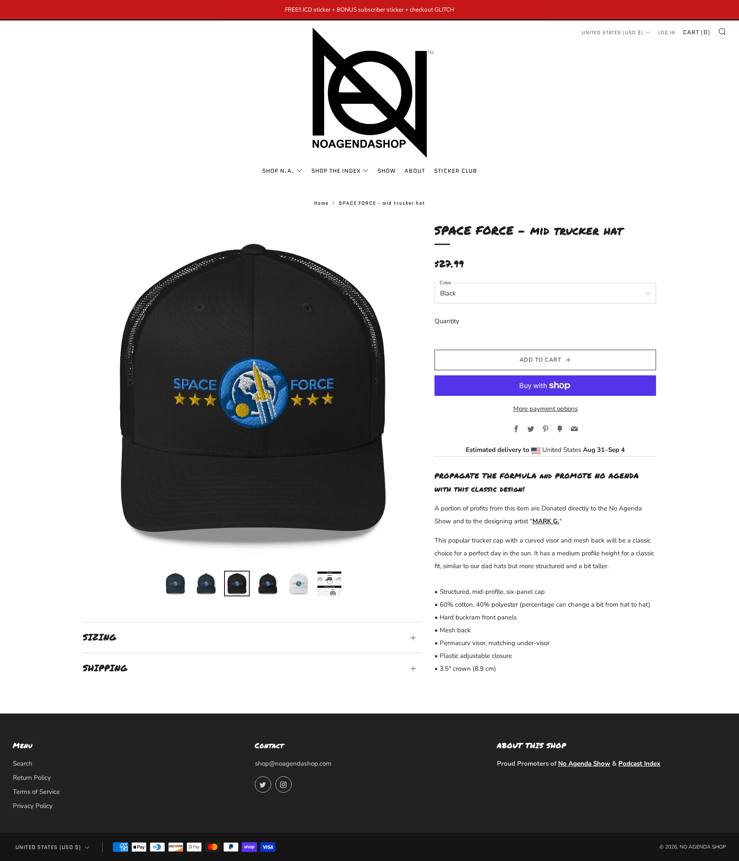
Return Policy (32, 777)
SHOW (387, 171)
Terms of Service (36, 791)
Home (321, 203)
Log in (666, 32)
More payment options (545, 408)
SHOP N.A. (278, 171)
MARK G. (545, 521)
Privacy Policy (33, 806)
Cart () (696, 32)
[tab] (175, 583)
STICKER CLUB (455, 171)
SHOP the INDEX (336, 171)
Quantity (447, 321)
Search (23, 763)
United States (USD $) (612, 32)
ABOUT (415, 171)
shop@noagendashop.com (293, 763)
